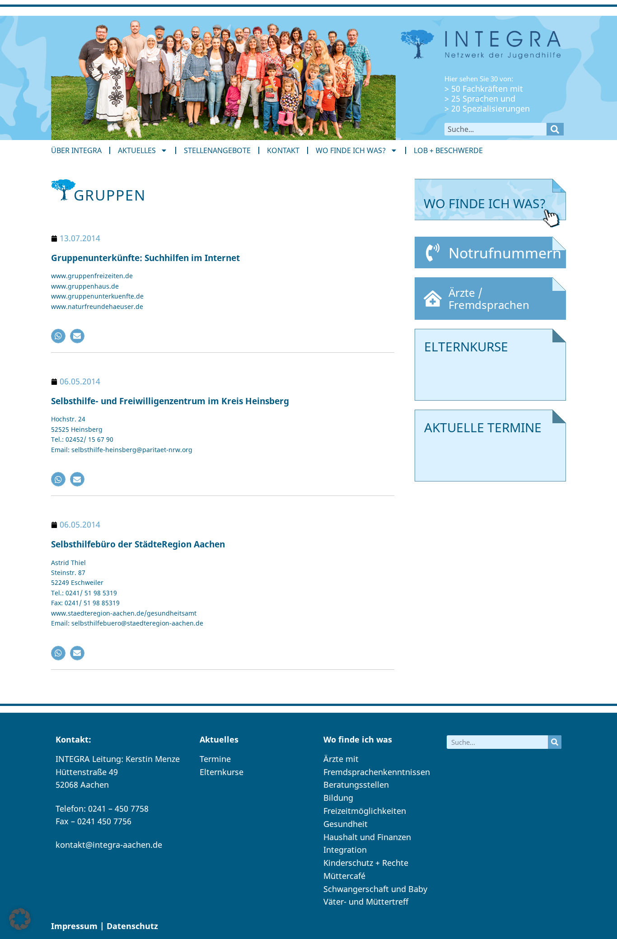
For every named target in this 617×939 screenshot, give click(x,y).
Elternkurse (221, 771)
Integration (345, 849)
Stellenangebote (217, 150)
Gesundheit (345, 823)
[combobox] (495, 129)
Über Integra (76, 150)
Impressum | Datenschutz (104, 925)
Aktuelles (137, 150)
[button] (58, 336)
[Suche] (555, 129)
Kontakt (283, 150)
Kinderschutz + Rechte (365, 862)
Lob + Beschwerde (448, 150)
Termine (215, 758)
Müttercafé (344, 875)
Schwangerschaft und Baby (375, 888)
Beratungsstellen (356, 784)
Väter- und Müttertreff (365, 901)
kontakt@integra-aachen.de (109, 844)
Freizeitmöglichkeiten (364, 810)
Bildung (338, 797)
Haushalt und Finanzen (367, 837)
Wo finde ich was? (351, 150)
